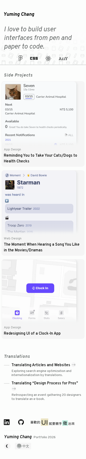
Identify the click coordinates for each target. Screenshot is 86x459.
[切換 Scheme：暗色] (7, 445)
